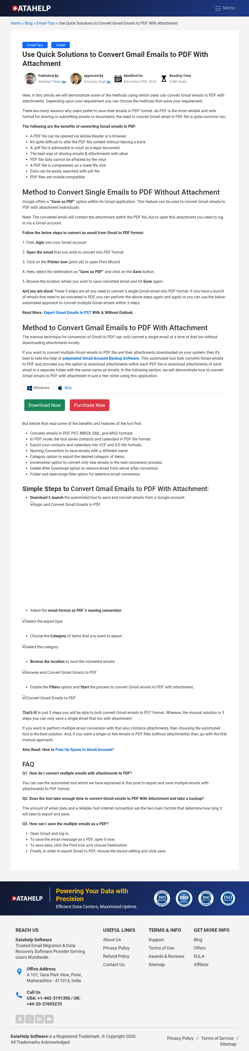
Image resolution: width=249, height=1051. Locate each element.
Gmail (60, 45)
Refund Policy (116, 956)
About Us (112, 939)
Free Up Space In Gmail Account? (84, 749)
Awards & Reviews (166, 956)
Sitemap (157, 964)
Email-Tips (35, 45)
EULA (199, 956)
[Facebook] (20, 1019)
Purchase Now (89, 405)
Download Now (44, 405)
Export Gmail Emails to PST (67, 312)
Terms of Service (217, 1038)
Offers (200, 947)
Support (156, 939)
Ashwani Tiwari (50, 81)
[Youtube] (49, 1019)
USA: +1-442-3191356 (48, 998)
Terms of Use (161, 947)
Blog (198, 939)
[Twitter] (29, 1019)
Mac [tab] (68, 387)
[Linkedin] (39, 1019)
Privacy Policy (116, 947)
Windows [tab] (41, 387)
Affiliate (201, 964)
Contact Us (113, 964)
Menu (228, 8)
